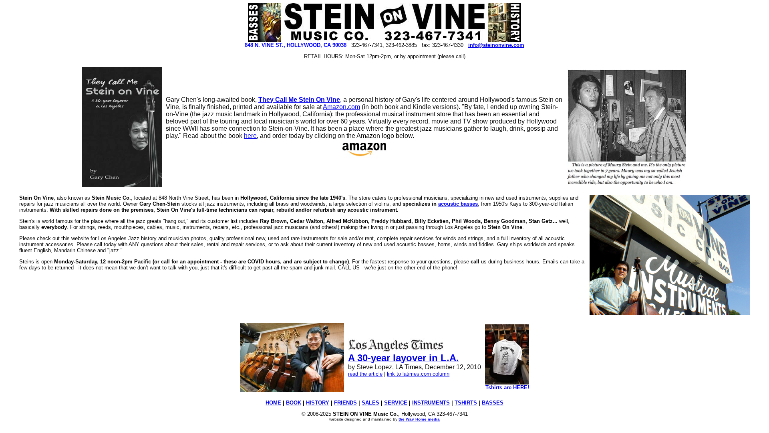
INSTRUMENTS (431, 403)
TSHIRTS (466, 403)
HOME (273, 403)
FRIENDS (345, 403)
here (250, 135)
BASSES (492, 403)
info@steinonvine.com (496, 45)
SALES (370, 403)
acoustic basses (458, 204)
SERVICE (395, 403)
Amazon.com (341, 106)
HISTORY (317, 403)
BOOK (293, 403)
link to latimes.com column (418, 374)
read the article (365, 374)
